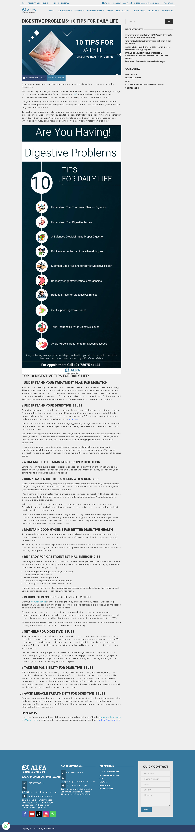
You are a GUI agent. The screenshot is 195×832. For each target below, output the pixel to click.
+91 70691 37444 (74, 772)
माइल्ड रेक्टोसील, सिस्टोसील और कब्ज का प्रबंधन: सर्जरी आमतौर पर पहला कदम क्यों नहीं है (148, 42)
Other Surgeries (94, 11)
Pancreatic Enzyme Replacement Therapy (144, 85)
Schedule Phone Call (60, 3)
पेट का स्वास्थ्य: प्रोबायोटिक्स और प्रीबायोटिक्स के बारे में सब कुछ (144, 61)
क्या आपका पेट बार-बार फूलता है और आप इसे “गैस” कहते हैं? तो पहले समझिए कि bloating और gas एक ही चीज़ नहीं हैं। (148, 36)
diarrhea (73, 419)
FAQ (23, 3)
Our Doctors (64, 11)
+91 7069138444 (35, 783)
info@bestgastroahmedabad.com (39, 792)
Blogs (110, 11)
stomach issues (38, 601)
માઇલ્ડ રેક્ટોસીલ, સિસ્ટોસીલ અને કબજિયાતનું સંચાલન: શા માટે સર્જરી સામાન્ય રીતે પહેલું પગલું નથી (147, 48)
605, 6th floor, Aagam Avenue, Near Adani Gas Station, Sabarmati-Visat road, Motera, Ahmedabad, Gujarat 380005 (77, 790)
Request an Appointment (38, 3)
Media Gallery (122, 11)
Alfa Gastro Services (109, 772)
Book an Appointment (108, 720)
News (127, 81)
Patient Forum (106, 789)
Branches (152, 11)
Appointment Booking (109, 775)
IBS (75, 94)
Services (78, 11)
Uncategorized (132, 88)
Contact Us (167, 11)
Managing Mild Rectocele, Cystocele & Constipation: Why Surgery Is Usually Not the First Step (146, 55)
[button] (6, 826)
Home (51, 11)
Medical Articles (133, 78)
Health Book (139, 11)
